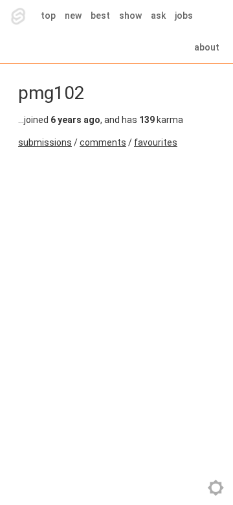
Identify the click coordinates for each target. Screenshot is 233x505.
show (130, 15)
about (206, 47)
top (48, 15)
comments (103, 142)
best (100, 15)
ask (158, 15)
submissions (45, 142)
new (73, 15)
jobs (184, 15)
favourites (155, 142)
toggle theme (216, 488)
